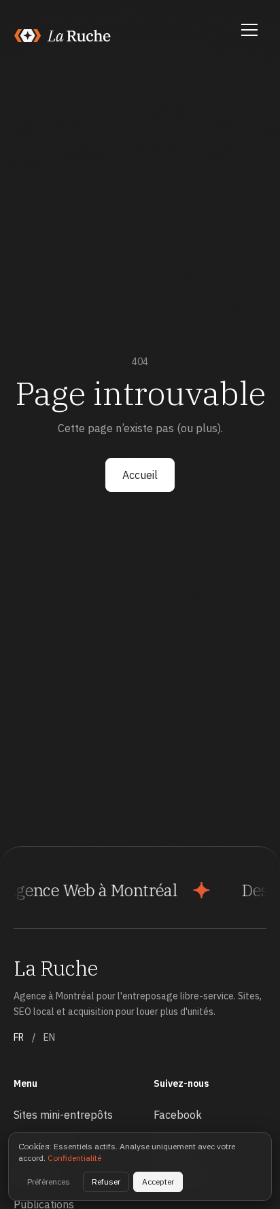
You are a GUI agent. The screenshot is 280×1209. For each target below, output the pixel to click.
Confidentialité (74, 1158)
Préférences (48, 1181)
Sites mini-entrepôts (63, 1114)
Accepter (158, 1181)
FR (19, 1037)
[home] (63, 35)
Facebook (178, 1114)
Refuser (106, 1181)
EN (49, 1037)
